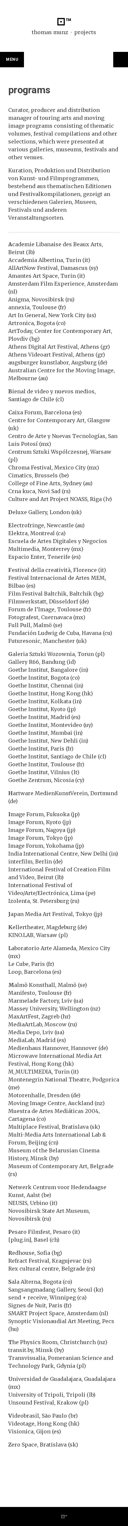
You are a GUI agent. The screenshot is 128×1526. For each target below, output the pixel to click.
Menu (12, 59)
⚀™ (64, 22)
